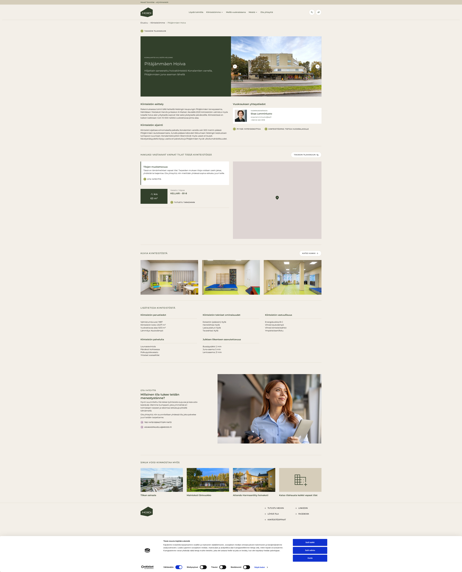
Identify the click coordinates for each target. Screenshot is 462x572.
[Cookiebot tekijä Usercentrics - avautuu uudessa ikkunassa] (147, 567)
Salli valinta (310, 550)
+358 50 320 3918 (258, 120)
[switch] (203, 567)
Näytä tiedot (259, 567)
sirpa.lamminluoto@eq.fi (261, 117)
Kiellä (310, 558)
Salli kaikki (309, 542)
